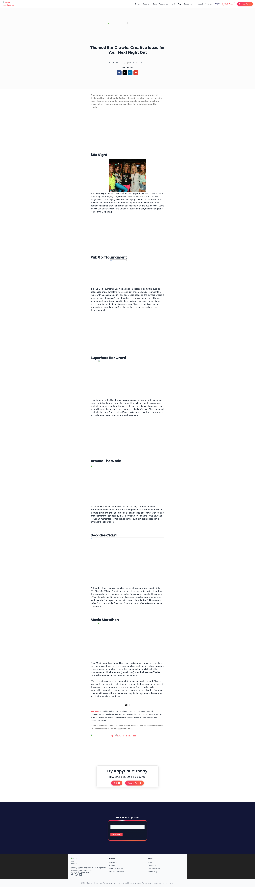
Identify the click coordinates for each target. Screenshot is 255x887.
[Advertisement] (127, 128)
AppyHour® (95, 711)
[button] (119, 72)
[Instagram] (76, 874)
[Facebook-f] (72, 874)
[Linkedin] (80, 874)
